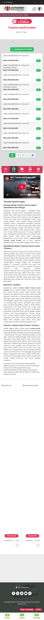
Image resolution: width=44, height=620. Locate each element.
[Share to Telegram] (32, 155)
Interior (14, 171)
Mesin (5, 171)
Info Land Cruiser (18, 211)
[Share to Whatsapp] (27, 155)
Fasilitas (38, 171)
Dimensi (30, 171)
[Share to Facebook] (18, 155)
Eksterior (22, 171)
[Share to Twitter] (23, 155)
